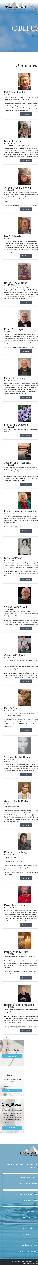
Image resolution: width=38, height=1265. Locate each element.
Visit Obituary (26, 114)
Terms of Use (34, 1263)
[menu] (35, 3)
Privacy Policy (26, 1263)
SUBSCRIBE (12, 1090)
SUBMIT (12, 1128)
